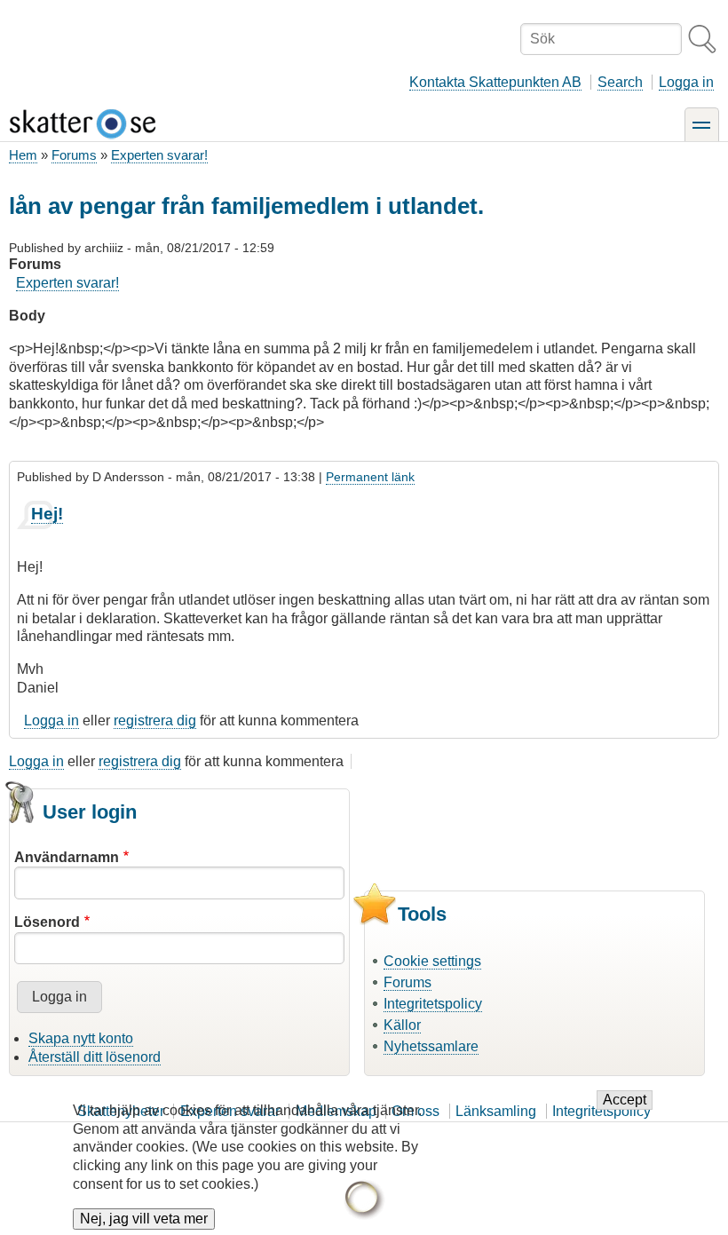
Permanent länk (370, 477)
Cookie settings (432, 961)
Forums (74, 154)
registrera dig (155, 720)
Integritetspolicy (433, 1003)
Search (620, 82)
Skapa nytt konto (80, 1038)
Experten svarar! (159, 154)
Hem (23, 154)
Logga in (686, 82)
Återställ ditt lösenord (94, 1057)
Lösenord (47, 922)
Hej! (47, 513)
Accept (624, 1099)
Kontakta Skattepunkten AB (495, 82)
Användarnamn (66, 857)
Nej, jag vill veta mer (144, 1218)
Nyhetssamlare (431, 1046)
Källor (402, 1025)
